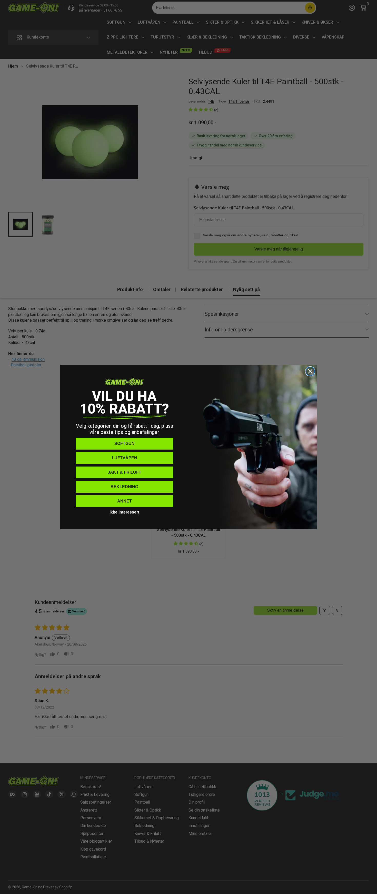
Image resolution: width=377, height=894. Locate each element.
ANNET (124, 501)
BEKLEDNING (124, 487)
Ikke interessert (124, 512)
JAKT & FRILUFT (124, 472)
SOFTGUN (124, 443)
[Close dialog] (310, 371)
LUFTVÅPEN (124, 458)
